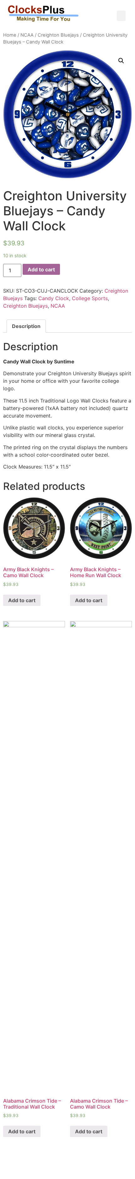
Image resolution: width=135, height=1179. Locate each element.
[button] (121, 16)
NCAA (27, 35)
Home (9, 35)
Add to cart (41, 269)
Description (26, 326)
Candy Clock (53, 298)
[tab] (26, 326)
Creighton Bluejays (58, 35)
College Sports (90, 298)
